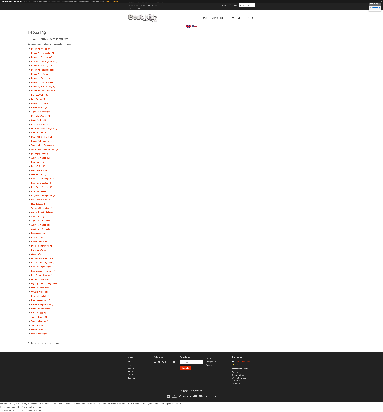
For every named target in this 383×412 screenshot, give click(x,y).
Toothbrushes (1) (38, 325)
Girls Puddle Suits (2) (40, 170)
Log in (223, 5)
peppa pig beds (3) (39, 153)
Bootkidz (198, 390)
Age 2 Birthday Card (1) (41, 216)
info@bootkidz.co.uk (242, 361)
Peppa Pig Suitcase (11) (42, 73)
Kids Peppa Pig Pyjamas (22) (44, 61)
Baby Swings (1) (38, 233)
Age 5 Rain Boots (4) (40, 111)
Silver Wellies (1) (38, 312)
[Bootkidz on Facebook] (159, 362)
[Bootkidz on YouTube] (174, 362)
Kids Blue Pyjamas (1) (41, 266)
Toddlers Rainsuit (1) (40, 321)
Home (204, 17)
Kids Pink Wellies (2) (40, 191)
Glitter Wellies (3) (38, 132)
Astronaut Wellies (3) (40, 124)
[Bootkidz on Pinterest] (162, 362)
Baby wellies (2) (38, 161)
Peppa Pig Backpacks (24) (43, 52)
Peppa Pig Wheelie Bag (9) (43, 86)
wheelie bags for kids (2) (42, 212)
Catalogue (131, 378)
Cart (235, 5)
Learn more (115, 1)
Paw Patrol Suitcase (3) (41, 136)
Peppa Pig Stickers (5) (41, 103)
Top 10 (231, 17)
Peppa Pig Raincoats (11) (42, 69)
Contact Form (240, 364)
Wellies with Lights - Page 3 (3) (45, 149)
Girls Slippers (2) (38, 174)
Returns (209, 365)
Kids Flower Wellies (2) (41, 182)
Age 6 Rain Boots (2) (40, 157)
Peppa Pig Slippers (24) (41, 57)
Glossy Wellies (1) (39, 254)
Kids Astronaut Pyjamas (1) (43, 262)
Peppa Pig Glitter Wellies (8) (43, 90)
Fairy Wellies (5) (38, 99)
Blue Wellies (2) (38, 166)
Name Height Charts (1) (41, 287)
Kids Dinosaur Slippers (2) (42, 178)
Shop (240, 17)
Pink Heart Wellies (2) (40, 199)
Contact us (132, 364)
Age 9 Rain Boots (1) (40, 228)
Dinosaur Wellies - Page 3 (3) (44, 128)
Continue (108, 1)
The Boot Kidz (216, 17)
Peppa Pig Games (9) (40, 78)
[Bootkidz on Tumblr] (170, 362)
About (251, 17)
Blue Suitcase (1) (38, 237)
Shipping (131, 371)
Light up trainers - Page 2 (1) (44, 283)
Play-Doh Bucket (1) (40, 295)
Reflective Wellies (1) (40, 308)
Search (130, 361)
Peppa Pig (376, 8)
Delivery (131, 374)
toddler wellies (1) (39, 333)
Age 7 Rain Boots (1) (40, 220)
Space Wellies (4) (39, 120)
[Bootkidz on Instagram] (166, 362)
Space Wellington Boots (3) (43, 140)
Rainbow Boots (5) (39, 107)
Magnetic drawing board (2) (43, 195)
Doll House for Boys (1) (41, 245)
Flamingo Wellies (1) (40, 249)
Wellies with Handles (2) (41, 207)
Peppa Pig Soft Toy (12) (41, 65)
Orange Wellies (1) (39, 291)
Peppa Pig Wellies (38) (41, 48)
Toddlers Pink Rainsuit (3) (42, 145)
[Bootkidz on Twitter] (155, 362)
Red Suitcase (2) (38, 203)
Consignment (211, 361)
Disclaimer (210, 358)
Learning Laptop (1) (40, 279)
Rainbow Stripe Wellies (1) (42, 304)
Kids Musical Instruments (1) (44, 270)
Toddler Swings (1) (39, 316)
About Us (131, 368)
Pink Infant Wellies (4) (41, 115)
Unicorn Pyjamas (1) (40, 329)
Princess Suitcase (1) (40, 300)
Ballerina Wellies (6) (40, 94)
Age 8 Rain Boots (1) (40, 224)
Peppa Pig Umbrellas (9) (42, 82)
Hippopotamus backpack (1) (43, 258)
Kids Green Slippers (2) (41, 187)
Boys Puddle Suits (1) (40, 241)
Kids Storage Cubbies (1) (42, 275)
